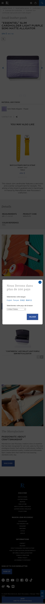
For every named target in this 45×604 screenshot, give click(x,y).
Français (16, 300)
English (9, 300)
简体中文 (29, 300)
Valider (32, 317)
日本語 (22, 300)
